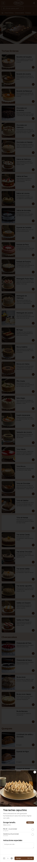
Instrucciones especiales (12, 840)
